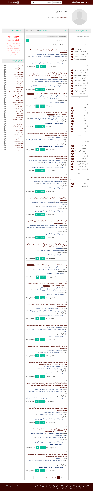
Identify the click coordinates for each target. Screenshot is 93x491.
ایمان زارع (20, 128)
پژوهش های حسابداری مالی (78, 78)
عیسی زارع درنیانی (57, 79)
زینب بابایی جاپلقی (57, 117)
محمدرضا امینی (19, 145)
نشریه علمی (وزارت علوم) (79, 49)
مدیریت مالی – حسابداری (79, 151)
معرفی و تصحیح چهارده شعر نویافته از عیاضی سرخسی (46, 94)
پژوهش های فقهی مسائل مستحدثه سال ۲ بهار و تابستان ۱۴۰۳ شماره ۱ (46, 227)
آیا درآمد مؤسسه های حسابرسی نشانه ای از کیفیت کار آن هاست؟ (48, 51)
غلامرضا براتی (19, 79)
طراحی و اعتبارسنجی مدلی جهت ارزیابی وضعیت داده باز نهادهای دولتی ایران (47, 305)
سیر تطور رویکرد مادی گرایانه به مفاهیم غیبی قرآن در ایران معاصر (48, 199)
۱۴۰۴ (79, 108)
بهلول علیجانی (19, 148)
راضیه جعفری (58, 327)
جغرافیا (50, 442)
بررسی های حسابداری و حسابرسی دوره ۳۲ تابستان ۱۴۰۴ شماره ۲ (47, 56)
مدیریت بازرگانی (79, 169)
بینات (79, 88)
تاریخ (8, 50)
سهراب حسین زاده (41, 54)
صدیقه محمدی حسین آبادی (47, 96)
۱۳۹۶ (79, 129)
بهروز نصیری (20, 81)
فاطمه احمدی (19, 100)
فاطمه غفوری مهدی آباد (35, 160)
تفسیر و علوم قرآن (79, 161)
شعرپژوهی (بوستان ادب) (79, 91)
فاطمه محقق (20, 115)
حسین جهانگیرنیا (19, 135)
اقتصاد (18, 50)
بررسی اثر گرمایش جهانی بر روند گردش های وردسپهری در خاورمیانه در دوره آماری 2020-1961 (47, 455)
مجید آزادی (20, 124)
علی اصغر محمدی (18, 104)
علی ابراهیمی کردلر (18, 141)
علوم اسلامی (49, 167)
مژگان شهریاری (58, 433)
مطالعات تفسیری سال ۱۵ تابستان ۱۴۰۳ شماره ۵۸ (52, 415)
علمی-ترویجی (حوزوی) (79, 59)
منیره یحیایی (20, 113)
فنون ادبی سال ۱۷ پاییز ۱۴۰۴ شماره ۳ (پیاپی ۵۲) (52, 183)
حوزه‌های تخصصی (59, 63)
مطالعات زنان (13, 55)
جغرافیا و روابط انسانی (79, 75)
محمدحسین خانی (48, 309)
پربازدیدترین (29, 30)
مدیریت (50, 63)
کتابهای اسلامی (79, 93)
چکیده (42, 66)
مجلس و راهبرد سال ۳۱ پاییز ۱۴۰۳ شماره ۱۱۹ (53, 353)
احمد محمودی (50, 288)
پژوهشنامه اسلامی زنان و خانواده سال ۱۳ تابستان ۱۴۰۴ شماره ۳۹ (47, 119)
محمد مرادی (51, 54)
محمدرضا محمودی (35, 225)
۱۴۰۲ (79, 113)
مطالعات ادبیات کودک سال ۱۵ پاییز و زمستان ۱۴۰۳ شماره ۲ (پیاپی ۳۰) (46, 392)
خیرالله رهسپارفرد (18, 109)
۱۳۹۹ (79, 121)
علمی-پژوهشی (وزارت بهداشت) (78, 54)
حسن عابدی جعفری (18, 122)
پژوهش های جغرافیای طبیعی (78, 86)
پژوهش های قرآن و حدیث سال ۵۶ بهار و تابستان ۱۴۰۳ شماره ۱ (48, 269)
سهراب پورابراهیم (19, 117)
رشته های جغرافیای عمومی (40, 442)
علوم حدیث (79, 73)
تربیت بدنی (12, 43)
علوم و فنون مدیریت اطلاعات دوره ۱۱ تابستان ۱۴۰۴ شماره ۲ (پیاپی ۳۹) (46, 140)
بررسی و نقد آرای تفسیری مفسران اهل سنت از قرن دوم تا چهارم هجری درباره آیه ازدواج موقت (47, 113)
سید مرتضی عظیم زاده (17, 102)
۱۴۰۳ (79, 110)
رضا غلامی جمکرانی (18, 96)
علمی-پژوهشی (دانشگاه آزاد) (78, 51)
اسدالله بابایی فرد (19, 137)
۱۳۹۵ (79, 131)
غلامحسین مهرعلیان (18, 120)
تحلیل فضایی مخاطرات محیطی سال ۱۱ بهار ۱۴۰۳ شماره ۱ (50, 438)
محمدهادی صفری (49, 267)
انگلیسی (79, 186)
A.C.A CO (6, 486)
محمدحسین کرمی (45, 181)
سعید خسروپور (19, 87)
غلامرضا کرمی (19, 139)
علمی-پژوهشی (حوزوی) (79, 57)
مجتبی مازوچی (50, 137)
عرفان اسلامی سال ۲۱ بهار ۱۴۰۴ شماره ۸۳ (54, 163)
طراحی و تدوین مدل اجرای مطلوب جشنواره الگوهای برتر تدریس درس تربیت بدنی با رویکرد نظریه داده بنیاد (47, 363)
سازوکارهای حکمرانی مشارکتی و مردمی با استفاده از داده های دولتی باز (47, 347)
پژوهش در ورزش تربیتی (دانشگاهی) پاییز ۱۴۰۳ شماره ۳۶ (49, 290)
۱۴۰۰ (79, 118)
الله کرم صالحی (19, 111)
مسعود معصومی (19, 94)
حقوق (17, 53)
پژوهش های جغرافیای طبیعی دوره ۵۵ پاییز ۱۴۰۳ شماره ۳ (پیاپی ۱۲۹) (46, 461)
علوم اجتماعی (11, 53)
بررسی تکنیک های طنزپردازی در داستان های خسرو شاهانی (47, 325)
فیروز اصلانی (58, 202)
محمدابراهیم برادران (49, 412)
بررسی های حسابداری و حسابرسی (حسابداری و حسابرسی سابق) (78, 70)
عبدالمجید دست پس (56, 181)
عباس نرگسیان (19, 130)
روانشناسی (16, 48)
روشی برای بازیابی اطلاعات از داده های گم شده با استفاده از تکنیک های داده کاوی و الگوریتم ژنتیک (47, 134)
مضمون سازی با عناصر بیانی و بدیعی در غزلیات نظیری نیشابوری (49, 178)
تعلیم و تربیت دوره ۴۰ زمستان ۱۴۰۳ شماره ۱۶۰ (52, 369)
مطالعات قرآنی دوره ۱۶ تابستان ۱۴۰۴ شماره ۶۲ (52, 207)
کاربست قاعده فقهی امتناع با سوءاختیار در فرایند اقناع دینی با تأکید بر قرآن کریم (47, 222)
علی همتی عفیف (41, 288)
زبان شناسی (10, 48)
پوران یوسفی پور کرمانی (48, 160)
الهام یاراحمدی (19, 107)
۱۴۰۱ (79, 116)
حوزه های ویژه (43, 86)
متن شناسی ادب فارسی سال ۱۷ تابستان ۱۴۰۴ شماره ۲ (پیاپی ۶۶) (48, 98)
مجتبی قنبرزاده (19, 89)
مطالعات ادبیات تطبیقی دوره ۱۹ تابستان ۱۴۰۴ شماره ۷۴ (50, 81)
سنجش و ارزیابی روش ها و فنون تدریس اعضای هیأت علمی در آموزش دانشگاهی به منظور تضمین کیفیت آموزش (47, 245)
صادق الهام (20, 85)
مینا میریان (20, 133)
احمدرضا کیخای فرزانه (17, 126)
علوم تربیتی (13, 50)
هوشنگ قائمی (39, 433)
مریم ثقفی (20, 150)
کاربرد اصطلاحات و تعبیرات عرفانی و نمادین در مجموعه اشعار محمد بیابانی (48, 157)
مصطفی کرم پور (49, 433)
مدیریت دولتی (79, 83)
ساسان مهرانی (19, 72)
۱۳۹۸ (79, 123)
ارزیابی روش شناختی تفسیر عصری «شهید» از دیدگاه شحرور (47, 265)
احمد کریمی (43, 202)
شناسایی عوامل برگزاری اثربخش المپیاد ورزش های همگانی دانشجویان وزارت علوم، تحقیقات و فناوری (47, 284)
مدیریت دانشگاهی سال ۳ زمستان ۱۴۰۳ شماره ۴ (52, 250)
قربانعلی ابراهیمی (38, 389)
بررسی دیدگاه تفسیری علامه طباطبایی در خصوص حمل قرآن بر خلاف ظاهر (48, 409)
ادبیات (50, 86)
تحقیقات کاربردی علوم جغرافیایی (78, 80)
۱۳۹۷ (79, 126)
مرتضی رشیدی (39, 79)
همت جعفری (19, 143)
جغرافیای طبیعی (79, 164)
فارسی (79, 184)
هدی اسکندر (59, 54)
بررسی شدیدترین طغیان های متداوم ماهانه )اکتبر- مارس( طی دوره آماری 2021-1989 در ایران (48, 430)
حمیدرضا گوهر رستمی (48, 367)
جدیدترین (36, 30)
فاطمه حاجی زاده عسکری (55, 225)
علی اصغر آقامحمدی (18, 98)
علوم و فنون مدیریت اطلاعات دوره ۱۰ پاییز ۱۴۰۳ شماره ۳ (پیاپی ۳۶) (47, 311)
